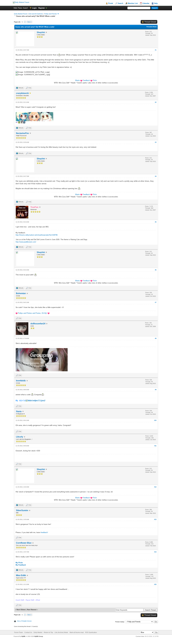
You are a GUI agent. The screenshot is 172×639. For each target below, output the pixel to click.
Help (156, 3)
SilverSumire (22, 510)
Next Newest (31, 610)
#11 (155, 446)
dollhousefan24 (37, 324)
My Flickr (19, 563)
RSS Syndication (91, 632)
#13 (155, 519)
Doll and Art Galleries (36, 14)
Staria (19, 411)
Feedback (86, 80)
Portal (110, 3)
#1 (155, 50)
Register (41, 8)
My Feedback (21, 565)
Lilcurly (19, 437)
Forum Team (18, 632)
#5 (155, 222)
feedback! (44, 532)
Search (120, 3)
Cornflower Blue (23, 543)
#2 (155, 102)
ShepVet (41, 32)
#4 (155, 176)
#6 (155, 270)
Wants (77, 80)
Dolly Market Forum (20, 14)
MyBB (23, 636)
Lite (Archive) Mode (61, 632)
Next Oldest (20, 610)
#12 (155, 487)
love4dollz (21, 381)
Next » (29, 22)
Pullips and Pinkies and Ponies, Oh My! (32, 313)
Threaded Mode (151, 26)
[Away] (30, 93)
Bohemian (21, 293)
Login (34, 8)
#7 (155, 302)
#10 (155, 420)
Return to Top (48, 632)
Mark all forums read (77, 632)
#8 (155, 338)
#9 (155, 389)
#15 (155, 584)
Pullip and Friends (50, 14)
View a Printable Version (24, 621)
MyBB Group (38, 636)
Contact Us (28, 632)
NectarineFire (22, 133)
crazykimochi (22, 93)
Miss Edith (21, 575)
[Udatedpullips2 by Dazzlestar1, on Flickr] (35, 401)
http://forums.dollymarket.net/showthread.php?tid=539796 (37, 235)
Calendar (145, 3)
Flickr (95, 80)
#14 (155, 552)
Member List (133, 3)
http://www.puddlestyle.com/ (26, 242)
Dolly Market (38, 632)
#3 (155, 142)
